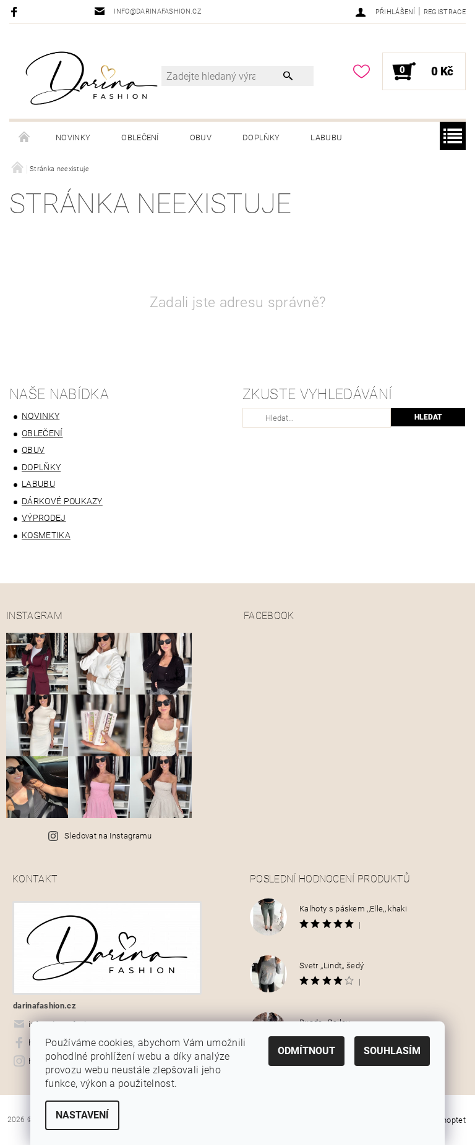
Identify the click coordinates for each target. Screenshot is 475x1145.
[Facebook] (15, 11)
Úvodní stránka (24, 138)
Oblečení (140, 137)
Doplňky (261, 137)
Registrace (445, 12)
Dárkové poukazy (62, 501)
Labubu (326, 137)
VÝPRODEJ (44, 518)
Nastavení (82, 1115)
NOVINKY (73, 137)
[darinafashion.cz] (91, 77)
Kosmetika (46, 535)
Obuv (201, 137)
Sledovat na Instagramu (108, 835)
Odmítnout (306, 1051)
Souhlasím (392, 1051)
